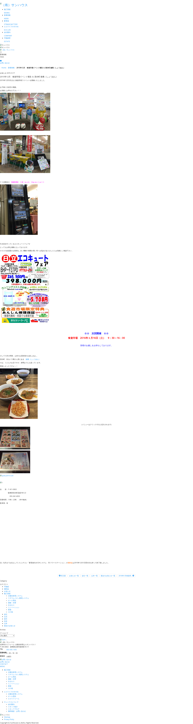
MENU (2, 666)
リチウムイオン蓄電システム (18, 598)
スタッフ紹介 (13, 707)
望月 (5, 619)
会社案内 (11, 704)
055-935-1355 (11, 650)
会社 (5, 614)
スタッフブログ (13, 709)
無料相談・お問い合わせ (17, 711)
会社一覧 (85, 576)
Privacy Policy (9, 719)
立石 (5, 616)
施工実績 (7, 593)
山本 (5, 623)
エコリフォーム (13, 698)
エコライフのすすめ (11, 692)
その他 (10, 612)
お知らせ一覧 (74, 576)
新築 (9, 609)
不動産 (6, 586)
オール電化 (12, 600)
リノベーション (13, 607)
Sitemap (7, 717)
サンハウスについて (11, 702)
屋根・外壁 (12, 603)
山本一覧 (94, 576)
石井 (5, 621)
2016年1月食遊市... (125, 576)
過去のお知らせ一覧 (108, 576)
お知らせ (7, 591)
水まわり (11, 605)
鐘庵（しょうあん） (33, 359)
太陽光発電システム (15, 596)
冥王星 (63, 576)
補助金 (6, 589)
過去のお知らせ (9, 626)
